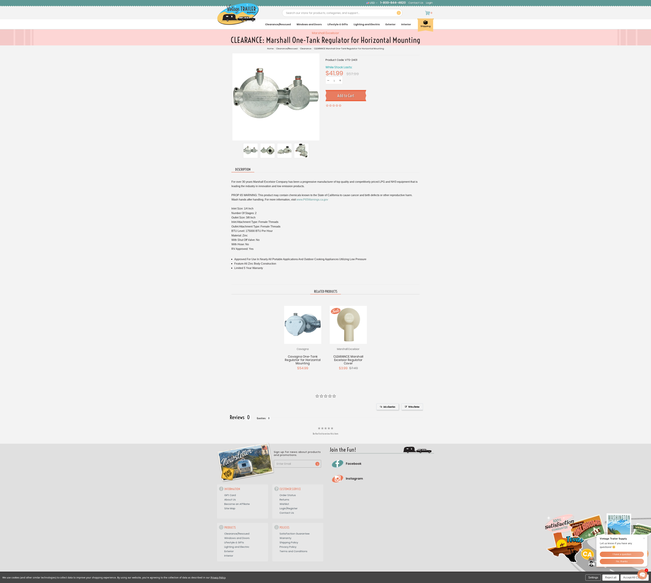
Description (243, 169)
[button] (642, 574)
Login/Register (289, 508)
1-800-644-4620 (393, 2)
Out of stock (302, 324)
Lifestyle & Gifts (338, 24)
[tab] (325, 291)
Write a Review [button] (413, 406)
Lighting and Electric (367, 24)
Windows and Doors (309, 24)
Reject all (610, 577)
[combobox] (342, 13)
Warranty (285, 538)
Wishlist (284, 504)
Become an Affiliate (237, 504)
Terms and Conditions (293, 551)
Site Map (229, 508)
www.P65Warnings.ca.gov (312, 199)
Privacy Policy (288, 547)
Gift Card (230, 495)
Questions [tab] (261, 418)
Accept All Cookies (634, 577)
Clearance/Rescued (278, 24)
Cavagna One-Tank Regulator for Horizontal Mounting (303, 360)
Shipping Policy (289, 542)
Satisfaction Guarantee (295, 533)
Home (270, 48)
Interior (406, 24)
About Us (230, 499)
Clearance (305, 48)
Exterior (391, 24)
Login (429, 2)
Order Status (288, 495)
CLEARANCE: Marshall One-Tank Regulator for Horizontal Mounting (349, 48)
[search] (399, 13)
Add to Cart (348, 324)
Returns (284, 499)
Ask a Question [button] (389, 406)
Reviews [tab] (237, 417)
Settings (593, 577)
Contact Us (415, 2)
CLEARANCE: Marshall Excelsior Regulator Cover (348, 360)
